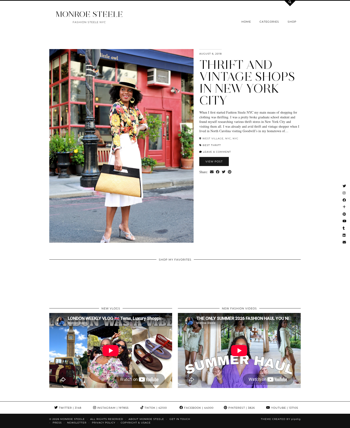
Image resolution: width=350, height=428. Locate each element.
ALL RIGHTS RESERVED (106, 419)
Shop (292, 21)
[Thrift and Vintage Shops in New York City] (121, 146)
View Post (214, 161)
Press (57, 422)
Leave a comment (216, 151)
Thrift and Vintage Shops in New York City (247, 82)
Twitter (69, 407)
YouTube (284, 407)
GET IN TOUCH (180, 419)
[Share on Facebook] (218, 172)
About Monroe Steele (146, 419)
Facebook (198, 407)
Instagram (112, 407)
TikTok (155, 407)
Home (246, 21)
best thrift (212, 145)
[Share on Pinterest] (230, 172)
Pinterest (241, 407)
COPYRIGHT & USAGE (136, 422)
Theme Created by (281, 419)
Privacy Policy (103, 422)
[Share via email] (212, 172)
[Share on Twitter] (224, 172)
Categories (269, 21)
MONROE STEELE (89, 14)
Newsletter (76, 422)
